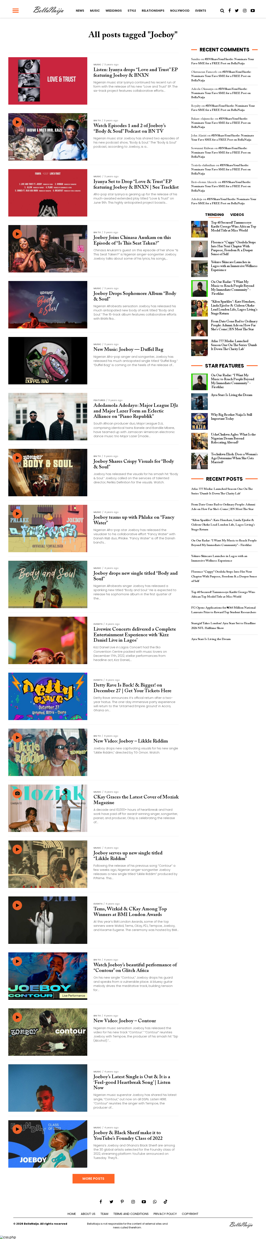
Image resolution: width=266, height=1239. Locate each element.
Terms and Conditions (131, 1214)
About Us (88, 1214)
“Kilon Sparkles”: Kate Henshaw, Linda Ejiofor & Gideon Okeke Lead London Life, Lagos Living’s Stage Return (223, 525)
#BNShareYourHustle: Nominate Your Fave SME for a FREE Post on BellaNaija (221, 76)
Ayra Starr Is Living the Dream (211, 639)
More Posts (93, 1178)
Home (72, 1214)
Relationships (153, 11)
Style (132, 11)
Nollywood (180, 11)
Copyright (190, 1214)
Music (95, 11)
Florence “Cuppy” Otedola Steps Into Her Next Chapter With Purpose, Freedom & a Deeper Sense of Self (224, 576)
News (80, 11)
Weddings (114, 11)
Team (104, 1214)
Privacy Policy (165, 1214)
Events (200, 11)
